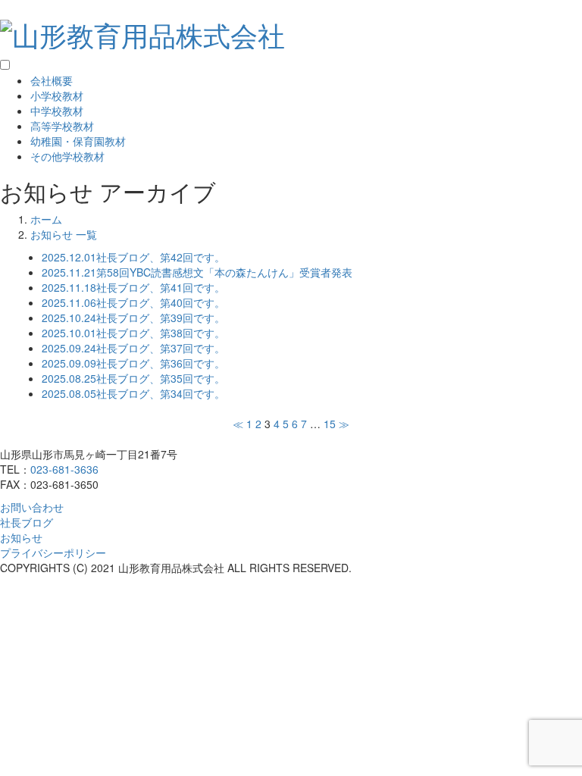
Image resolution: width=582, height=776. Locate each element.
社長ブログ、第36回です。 (133, 363)
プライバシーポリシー (53, 552)
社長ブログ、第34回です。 (133, 393)
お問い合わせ (32, 507)
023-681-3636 (64, 469)
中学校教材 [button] (56, 110)
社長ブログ (26, 522)
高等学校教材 (62, 125)
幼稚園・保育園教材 (78, 141)
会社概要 (51, 80)
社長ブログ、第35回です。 (133, 378)
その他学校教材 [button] (67, 156)
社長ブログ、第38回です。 (133, 332)
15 (330, 423)
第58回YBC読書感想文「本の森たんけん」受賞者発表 (197, 272)
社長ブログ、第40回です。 (133, 302)
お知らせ (21, 537)
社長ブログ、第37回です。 (133, 347)
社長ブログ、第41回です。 (133, 287)
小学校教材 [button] (56, 95)
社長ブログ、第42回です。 (133, 256)
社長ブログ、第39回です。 (133, 317)
